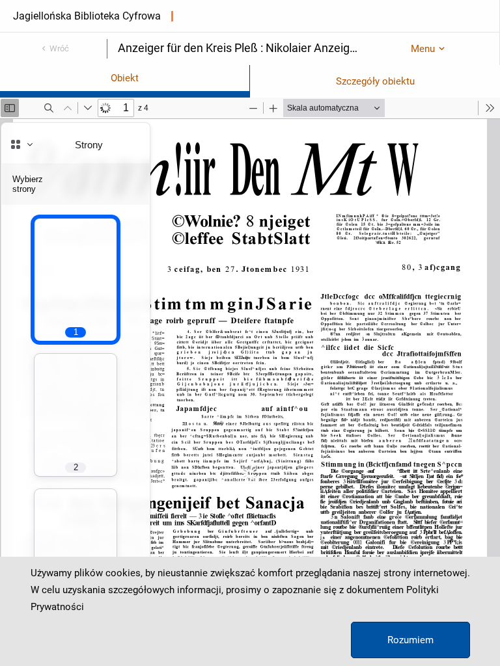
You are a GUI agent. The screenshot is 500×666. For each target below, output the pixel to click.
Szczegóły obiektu (375, 81)
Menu (423, 49)
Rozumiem (410, 640)
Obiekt (125, 78)
